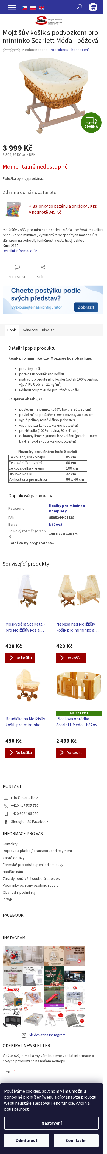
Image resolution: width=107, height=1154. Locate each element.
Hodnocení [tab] (29, 330)
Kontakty (10, 844)
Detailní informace (17, 251)
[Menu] (12, 7)
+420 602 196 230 (24, 814)
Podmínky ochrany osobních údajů (30, 885)
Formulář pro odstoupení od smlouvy (33, 865)
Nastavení (51, 1123)
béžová (55, 524)
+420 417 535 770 (24, 805)
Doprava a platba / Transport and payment (37, 851)
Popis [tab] (12, 330)
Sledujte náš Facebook (30, 821)
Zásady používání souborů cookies (31, 878)
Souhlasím (76, 1141)
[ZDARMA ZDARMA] (79, 690)
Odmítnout (27, 1141)
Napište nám (13, 872)
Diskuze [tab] (48, 330)
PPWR (7, 899)
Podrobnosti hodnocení (69, 50)
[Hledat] (79, 6)
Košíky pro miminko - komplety (68, 508)
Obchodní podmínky (19, 892)
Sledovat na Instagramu (48, 1035)
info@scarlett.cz (24, 797)
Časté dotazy (14, 858)
